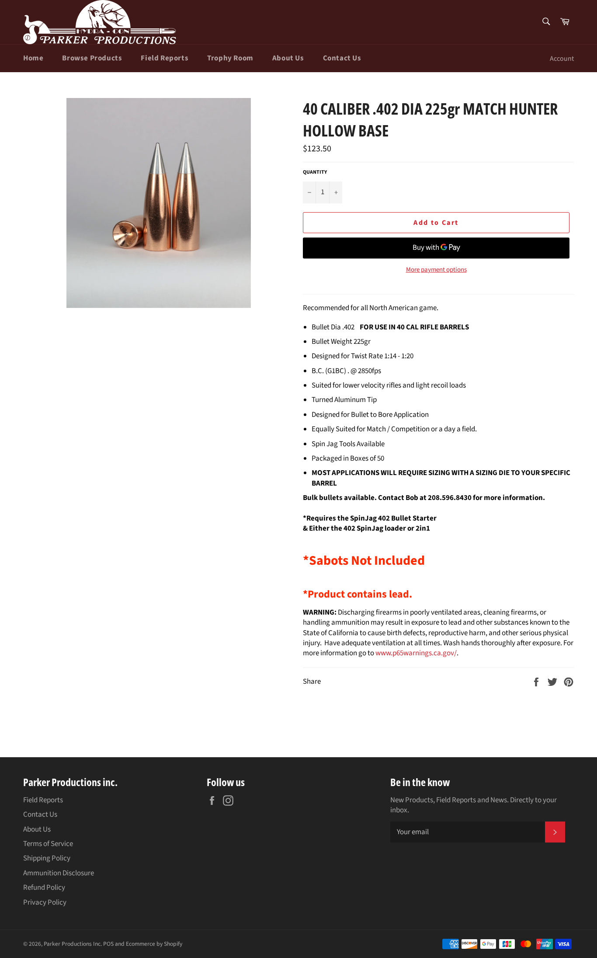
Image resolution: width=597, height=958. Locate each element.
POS (108, 944)
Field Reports (164, 58)
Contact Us (342, 58)
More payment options (436, 270)
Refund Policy (44, 887)
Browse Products (92, 58)
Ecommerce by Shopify (154, 944)
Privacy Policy (44, 902)
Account (562, 58)
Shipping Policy (46, 858)
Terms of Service (48, 844)
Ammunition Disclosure (58, 873)
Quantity (315, 172)
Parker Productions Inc (72, 944)
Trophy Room (230, 58)
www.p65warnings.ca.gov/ (416, 653)
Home (33, 58)
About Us (288, 58)
